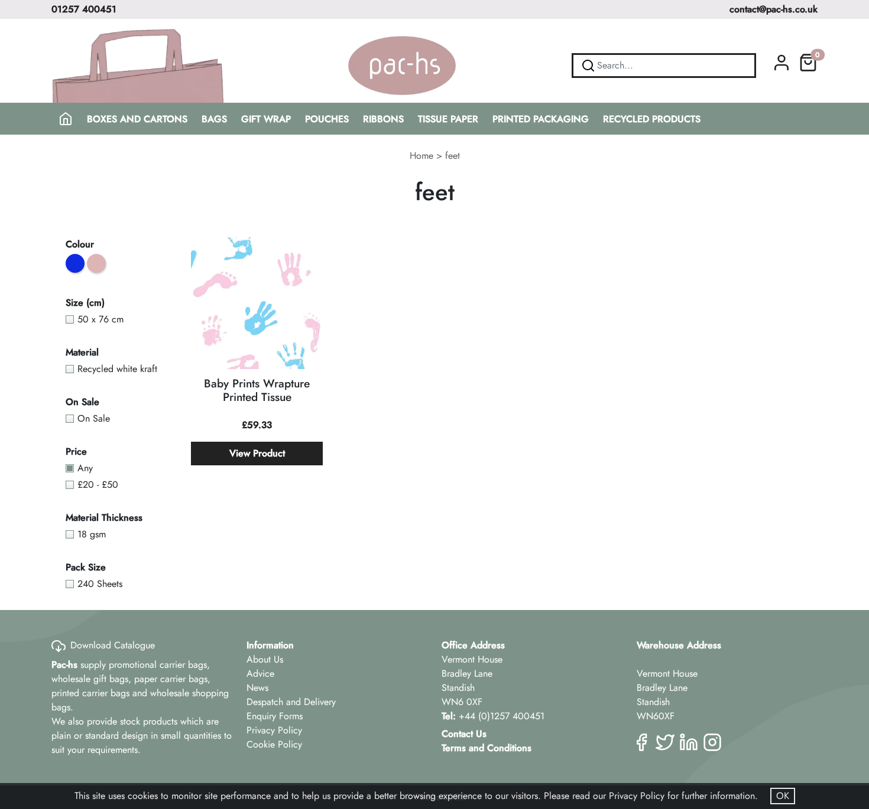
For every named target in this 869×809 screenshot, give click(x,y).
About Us (265, 659)
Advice (260, 673)
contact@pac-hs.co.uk (773, 9)
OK (782, 796)
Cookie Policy (274, 744)
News (257, 687)
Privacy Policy (274, 730)
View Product (257, 453)
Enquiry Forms (275, 716)
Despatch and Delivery (291, 702)
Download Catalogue (112, 645)
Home (421, 155)
